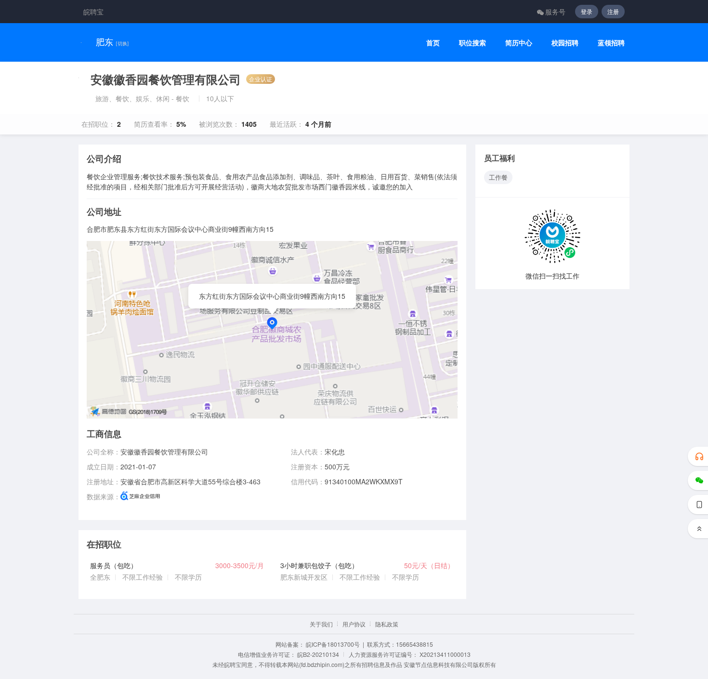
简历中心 (518, 43)
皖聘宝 (93, 11)
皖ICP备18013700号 (333, 644)
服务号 (555, 11)
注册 (613, 11)
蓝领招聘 (611, 43)
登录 (586, 11)
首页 (433, 43)
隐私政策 (386, 624)
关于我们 (321, 624)
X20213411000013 (445, 654)
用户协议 (354, 624)
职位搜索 (472, 43)
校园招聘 (564, 43)
